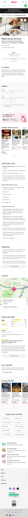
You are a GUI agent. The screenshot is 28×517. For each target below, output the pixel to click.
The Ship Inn (4, 393)
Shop (2, 469)
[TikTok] (17, 489)
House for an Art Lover (8, 166)
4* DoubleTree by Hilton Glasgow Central (5, 141)
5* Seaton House (15, 393)
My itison (3, 473)
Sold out (14, 59)
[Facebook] (10, 489)
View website (6, 306)
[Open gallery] (14, 26)
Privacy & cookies (9, 510)
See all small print (14, 266)
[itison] (14, 2)
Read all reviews (14, 356)
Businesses (3, 483)
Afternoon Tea (10, 15)
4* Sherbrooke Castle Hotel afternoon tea (16, 140)
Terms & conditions (18, 510)
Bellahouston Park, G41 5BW (8, 47)
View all (24, 128)
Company (3, 480)
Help (2, 476)
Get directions (13, 306)
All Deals (4, 15)
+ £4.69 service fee (13, 55)
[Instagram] (14, 489)
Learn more (8, 106)
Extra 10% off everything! (14, 10)
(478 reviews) (7, 45)
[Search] (25, 5)
